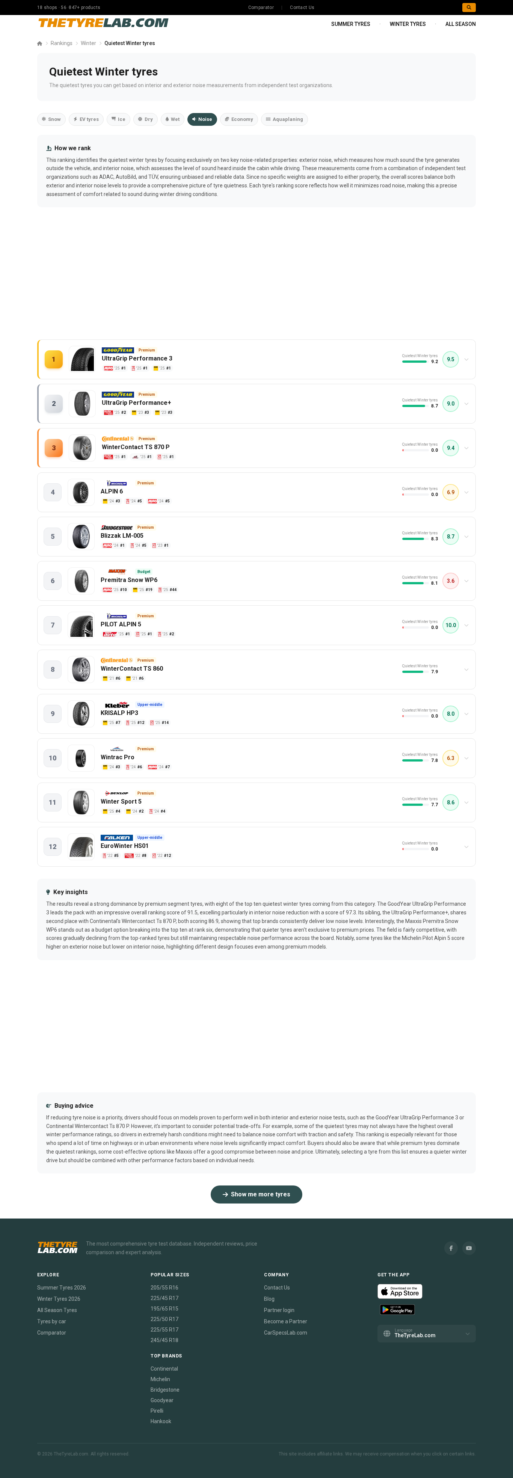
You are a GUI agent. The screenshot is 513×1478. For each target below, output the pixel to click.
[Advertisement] (256, 280)
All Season (460, 24)
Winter (88, 43)
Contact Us (302, 7)
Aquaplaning (288, 119)
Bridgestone (165, 1390)
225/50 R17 (164, 1319)
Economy (242, 119)
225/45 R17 (164, 1298)
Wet (175, 119)
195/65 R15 (164, 1309)
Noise (205, 119)
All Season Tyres (57, 1310)
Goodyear (162, 1400)
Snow (54, 119)
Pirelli (157, 1411)
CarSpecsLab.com (285, 1333)
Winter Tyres (408, 24)
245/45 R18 (164, 1340)
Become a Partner (285, 1321)
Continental (164, 1369)
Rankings (61, 43)
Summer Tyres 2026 (61, 1288)
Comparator (261, 7)
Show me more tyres (260, 1194)
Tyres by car (51, 1321)
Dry (149, 119)
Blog (269, 1299)
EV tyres (89, 119)
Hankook (161, 1421)
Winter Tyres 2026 (58, 1299)
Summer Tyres (350, 24)
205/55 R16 (164, 1288)
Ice (121, 119)
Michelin (160, 1379)
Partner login (279, 1310)
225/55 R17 (164, 1330)
